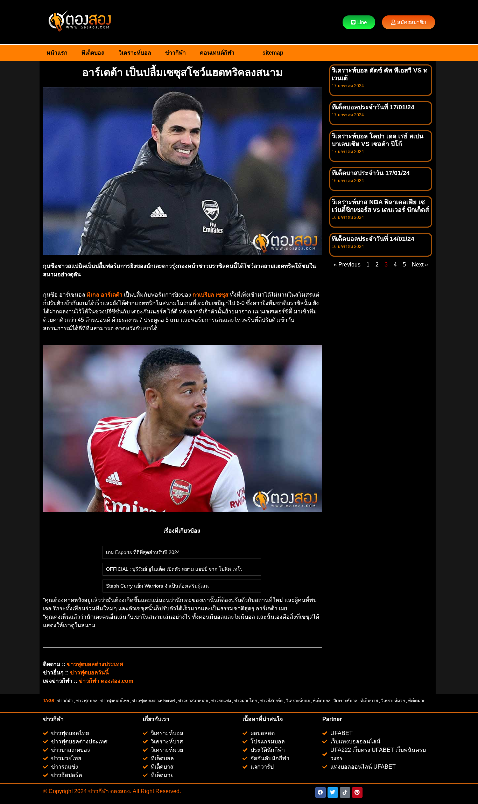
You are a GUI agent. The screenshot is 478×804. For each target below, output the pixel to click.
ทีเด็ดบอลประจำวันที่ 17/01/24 (373, 107)
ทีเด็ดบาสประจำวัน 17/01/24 (371, 172)
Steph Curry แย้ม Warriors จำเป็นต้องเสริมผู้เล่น (157, 586)
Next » (420, 265)
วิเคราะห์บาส (345, 700)
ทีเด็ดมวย (417, 700)
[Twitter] (333, 792)
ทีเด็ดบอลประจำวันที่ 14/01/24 (373, 238)
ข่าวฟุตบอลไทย (114, 700)
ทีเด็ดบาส (369, 700)
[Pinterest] (357, 792)
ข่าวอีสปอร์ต (271, 700)
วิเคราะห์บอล (135, 53)
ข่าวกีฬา (175, 53)
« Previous (347, 265)
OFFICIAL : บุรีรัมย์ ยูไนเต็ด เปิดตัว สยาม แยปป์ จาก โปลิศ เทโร (174, 569)
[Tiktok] (345, 792)
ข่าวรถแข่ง (221, 700)
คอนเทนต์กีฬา (217, 53)
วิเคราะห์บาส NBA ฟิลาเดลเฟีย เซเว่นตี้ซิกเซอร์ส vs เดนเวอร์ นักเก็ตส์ (380, 206)
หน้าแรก (57, 53)
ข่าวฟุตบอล (86, 700)
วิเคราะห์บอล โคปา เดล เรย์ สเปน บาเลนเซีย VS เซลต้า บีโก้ (377, 140)
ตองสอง (119, 791)
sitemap (272, 53)
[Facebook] (320, 792)
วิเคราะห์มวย (393, 700)
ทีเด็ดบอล (93, 53)
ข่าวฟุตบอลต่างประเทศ (153, 700)
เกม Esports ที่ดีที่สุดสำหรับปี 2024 (143, 552)
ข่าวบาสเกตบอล (193, 700)
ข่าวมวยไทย (245, 700)
